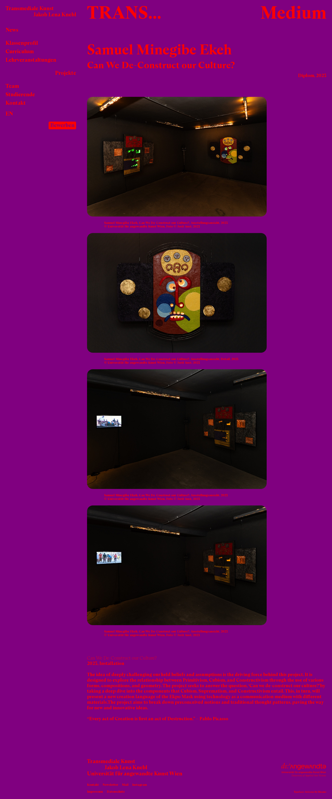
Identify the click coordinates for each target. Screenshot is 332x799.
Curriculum (20, 51)
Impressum (95, 791)
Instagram (139, 784)
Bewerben (62, 125)
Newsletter (110, 784)
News (12, 30)
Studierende (20, 94)
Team (12, 86)
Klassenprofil (22, 43)
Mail (125, 784)
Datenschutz (116, 791)
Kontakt (16, 103)
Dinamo (322, 792)
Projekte (65, 73)
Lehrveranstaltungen (31, 60)
